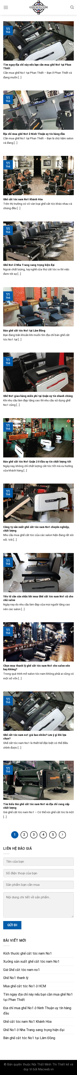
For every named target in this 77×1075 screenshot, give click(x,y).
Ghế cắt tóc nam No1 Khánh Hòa (27, 1022)
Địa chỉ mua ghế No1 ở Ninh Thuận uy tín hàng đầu (37, 1011)
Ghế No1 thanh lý (15, 978)
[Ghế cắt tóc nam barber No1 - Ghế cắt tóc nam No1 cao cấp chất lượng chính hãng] (38, 7)
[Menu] (5, 7)
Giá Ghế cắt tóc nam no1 (21, 970)
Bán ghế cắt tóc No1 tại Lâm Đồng (29, 1038)
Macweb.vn (46, 1069)
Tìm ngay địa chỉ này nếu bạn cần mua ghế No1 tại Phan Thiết (38, 997)
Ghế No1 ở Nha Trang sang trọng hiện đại (33, 1030)
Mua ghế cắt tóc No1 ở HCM (24, 986)
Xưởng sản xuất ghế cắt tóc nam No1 (31, 961)
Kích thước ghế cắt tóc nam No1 (27, 953)
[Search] (72, 7)
